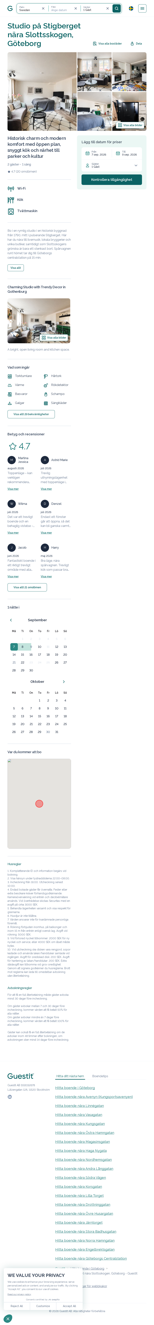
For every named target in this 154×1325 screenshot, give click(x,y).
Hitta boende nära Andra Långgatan (84, 1169)
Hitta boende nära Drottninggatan (82, 1205)
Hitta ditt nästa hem (70, 1076)
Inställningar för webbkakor (88, 1286)
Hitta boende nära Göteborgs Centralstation (91, 1258)
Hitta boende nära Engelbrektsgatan (85, 1249)
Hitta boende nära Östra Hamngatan (84, 1133)
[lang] (131, 8)
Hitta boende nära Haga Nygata (81, 1151)
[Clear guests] (107, 8)
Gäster (95, 164)
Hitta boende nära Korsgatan (78, 1187)
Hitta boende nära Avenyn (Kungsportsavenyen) (94, 1097)
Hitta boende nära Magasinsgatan (82, 1142)
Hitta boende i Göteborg (75, 1088)
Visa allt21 (27, 587)
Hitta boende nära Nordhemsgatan (83, 1160)
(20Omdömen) (26, 171)
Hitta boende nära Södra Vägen (80, 1178)
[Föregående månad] (11, 620)
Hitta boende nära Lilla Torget (79, 1196)
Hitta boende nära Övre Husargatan (84, 1214)
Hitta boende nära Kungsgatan (80, 1124)
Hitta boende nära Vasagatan (78, 1115)
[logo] (10, 8)
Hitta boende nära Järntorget (79, 1222)
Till (123, 151)
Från (94, 151)
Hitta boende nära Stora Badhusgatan (85, 1231)
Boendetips (100, 1076)
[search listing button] (116, 8)
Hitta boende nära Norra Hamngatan (85, 1240)
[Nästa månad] (63, 681)
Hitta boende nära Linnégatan (79, 1106)
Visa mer (13, 488)
